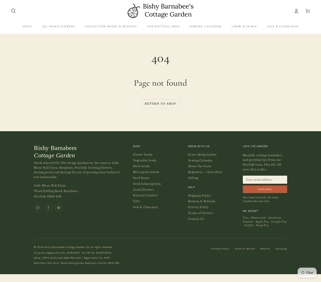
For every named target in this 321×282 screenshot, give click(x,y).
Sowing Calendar (200, 160)
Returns (265, 248)
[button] (13, 11)
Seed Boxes (141, 178)
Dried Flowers (143, 189)
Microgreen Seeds (146, 172)
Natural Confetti (145, 195)
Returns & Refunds (201, 201)
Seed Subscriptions (147, 183)
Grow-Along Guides (202, 154)
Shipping (281, 248)
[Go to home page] (160, 11)
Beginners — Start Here (205, 172)
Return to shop (160, 103)
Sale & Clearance (145, 207)
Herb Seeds (141, 166)
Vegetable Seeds (144, 160)
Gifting (193, 178)
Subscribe (265, 189)
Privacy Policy (198, 207)
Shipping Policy (199, 195)
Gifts (136, 201)
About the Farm (199, 166)
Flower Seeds (142, 154)
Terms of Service (200, 213)
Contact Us (196, 219)
